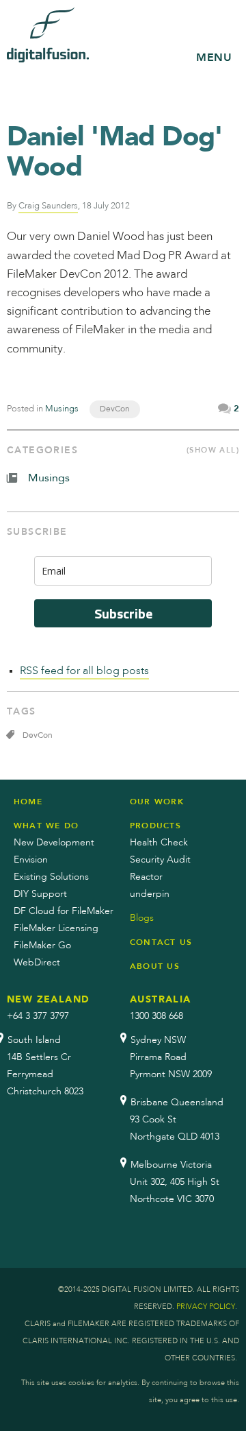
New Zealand (48, 1000)
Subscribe (123, 613)
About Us (155, 966)
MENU (214, 57)
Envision (31, 860)
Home (28, 801)
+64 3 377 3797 (38, 1016)
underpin (149, 894)
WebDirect (37, 962)
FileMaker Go (42, 945)
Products (155, 825)
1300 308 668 (156, 1016)
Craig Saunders (48, 206)
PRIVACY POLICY (205, 1307)
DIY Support (40, 894)
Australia (160, 1000)
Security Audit (160, 860)
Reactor (146, 877)
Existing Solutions (51, 877)
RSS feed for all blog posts (84, 671)
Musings (62, 409)
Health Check (159, 842)
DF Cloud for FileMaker (63, 911)
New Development (54, 842)
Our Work (157, 801)
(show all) (213, 450)
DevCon (115, 409)
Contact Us (161, 942)
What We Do (46, 825)
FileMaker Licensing (56, 928)
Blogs (142, 918)
